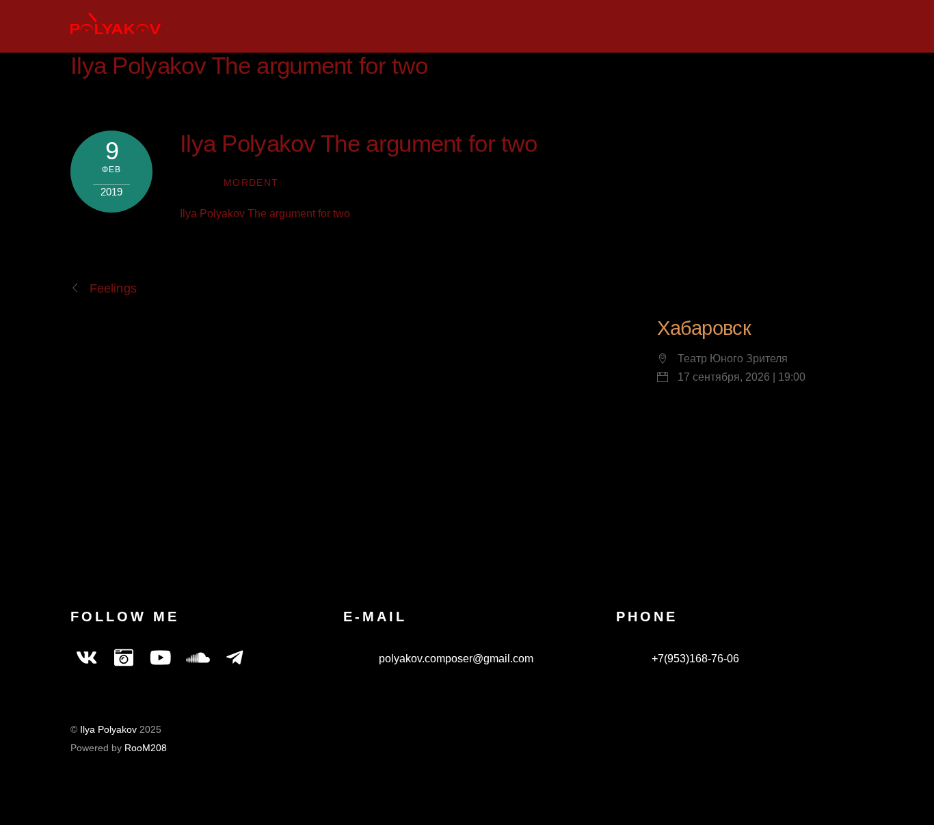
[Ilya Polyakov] (115, 26)
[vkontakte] (86, 658)
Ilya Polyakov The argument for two (248, 65)
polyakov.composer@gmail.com (454, 658)
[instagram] (123, 658)
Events (631, 23)
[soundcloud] (197, 658)
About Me (827, 23)
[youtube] (160, 658)
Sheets (758, 23)
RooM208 (145, 748)
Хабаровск (704, 328)
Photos (694, 23)
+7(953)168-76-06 (694, 658)
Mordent (251, 183)
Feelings (113, 288)
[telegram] (234, 658)
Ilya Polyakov (108, 730)
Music (572, 23)
